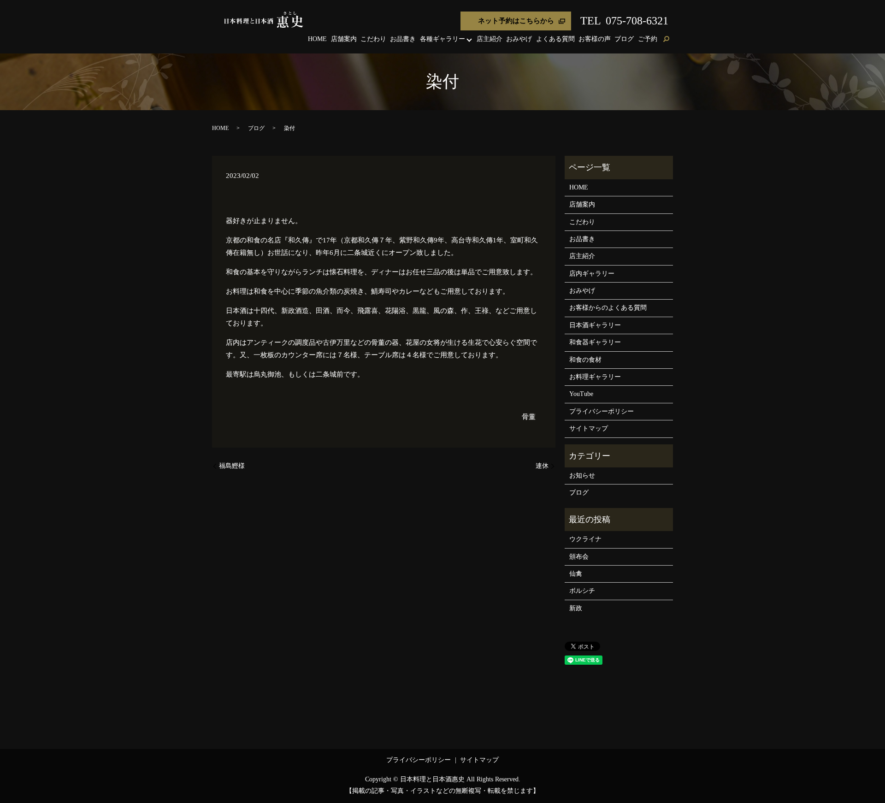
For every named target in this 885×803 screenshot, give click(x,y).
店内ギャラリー (591, 273)
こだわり (373, 38)
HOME (317, 38)
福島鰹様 (232, 465)
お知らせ (582, 475)
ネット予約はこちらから (516, 20)
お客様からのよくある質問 (608, 307)
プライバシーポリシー (601, 411)
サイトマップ (588, 428)
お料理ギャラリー (595, 376)
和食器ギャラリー (595, 342)
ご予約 (647, 38)
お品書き (403, 38)
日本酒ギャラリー (595, 325)
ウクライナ (585, 539)
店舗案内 (344, 38)
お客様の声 (594, 38)
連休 (542, 465)
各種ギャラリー (442, 38)
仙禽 (575, 573)
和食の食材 (585, 359)
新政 (575, 608)
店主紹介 (489, 38)
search (666, 40)
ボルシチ (582, 590)
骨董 (529, 416)
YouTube (581, 393)
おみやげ (519, 38)
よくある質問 (555, 38)
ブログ (624, 38)
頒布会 (579, 556)
